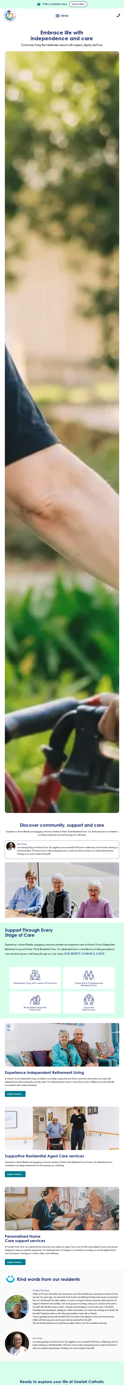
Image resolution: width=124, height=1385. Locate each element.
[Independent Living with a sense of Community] (35, 975)
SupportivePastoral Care (88, 1008)
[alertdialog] (62, 4)
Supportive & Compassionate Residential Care (89, 984)
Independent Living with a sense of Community (35, 983)
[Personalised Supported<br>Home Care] (35, 999)
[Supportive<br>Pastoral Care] (89, 999)
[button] (62, 15)
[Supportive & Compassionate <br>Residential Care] (89, 975)
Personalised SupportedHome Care (35, 1008)
